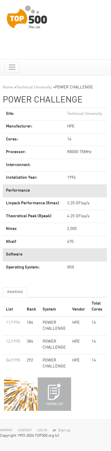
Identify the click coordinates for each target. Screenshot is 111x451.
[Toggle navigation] (12, 67)
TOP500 (20, 394)
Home (8, 87)
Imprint (6, 430)
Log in (42, 430)
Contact (25, 430)
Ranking (15, 292)
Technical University (34, 87)
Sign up (64, 430)
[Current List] (54, 394)
